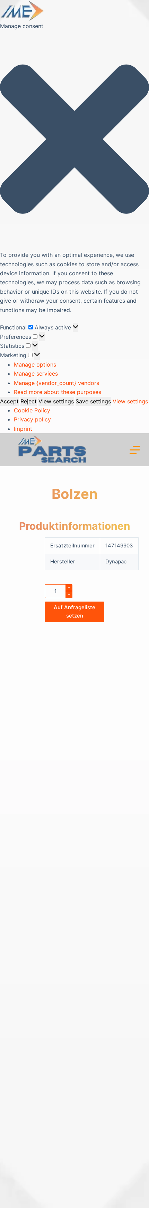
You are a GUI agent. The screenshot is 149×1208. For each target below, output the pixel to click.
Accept (9, 401)
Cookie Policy (32, 410)
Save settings (93, 401)
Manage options (35, 364)
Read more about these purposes (57, 391)
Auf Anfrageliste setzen (74, 611)
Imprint (23, 428)
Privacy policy (32, 419)
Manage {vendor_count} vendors (56, 382)
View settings (56, 401)
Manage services (36, 373)
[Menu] (135, 450)
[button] (74, 140)
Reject (28, 401)
